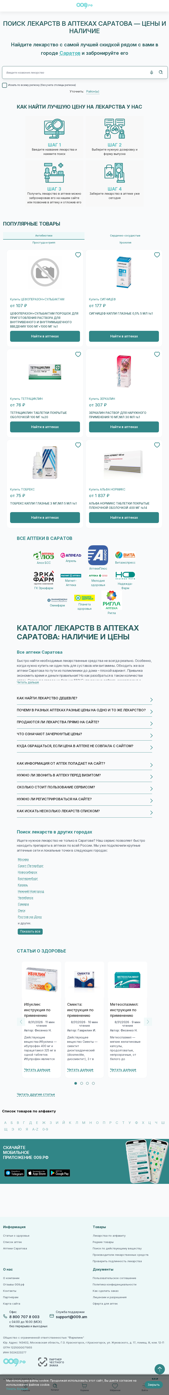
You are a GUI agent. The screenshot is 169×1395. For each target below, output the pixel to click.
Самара (23, 904)
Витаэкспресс (125, 562)
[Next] (148, 1022)
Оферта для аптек (105, 1303)
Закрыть (154, 1384)
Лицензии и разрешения (110, 1297)
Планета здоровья (84, 606)
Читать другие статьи (36, 1094)
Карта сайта (11, 1303)
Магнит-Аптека (71, 583)
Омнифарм (57, 605)
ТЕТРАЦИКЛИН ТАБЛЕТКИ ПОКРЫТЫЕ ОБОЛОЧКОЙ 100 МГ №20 (38, 415)
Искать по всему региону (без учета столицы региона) (42, 85)
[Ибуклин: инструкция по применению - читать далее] (41, 980)
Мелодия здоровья (98, 583)
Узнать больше (17, 1388)
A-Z (35, 1129)
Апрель (71, 561)
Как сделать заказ (106, 1290)
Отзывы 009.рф (13, 1284)
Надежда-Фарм (125, 586)
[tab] (75, 1083)
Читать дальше (37, 1069)
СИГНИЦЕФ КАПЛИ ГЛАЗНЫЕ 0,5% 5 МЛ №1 (121, 313)
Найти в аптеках (45, 336)
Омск (21, 910)
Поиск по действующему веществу (117, 1248)
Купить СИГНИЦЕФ (102, 299)
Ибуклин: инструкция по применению (37, 1010)
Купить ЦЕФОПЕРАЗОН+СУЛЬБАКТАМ (37, 299)
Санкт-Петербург (30, 865)
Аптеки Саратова (15, 1248)
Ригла (112, 613)
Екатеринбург (28, 878)
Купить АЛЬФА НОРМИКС (107, 489)
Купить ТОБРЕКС (22, 489)
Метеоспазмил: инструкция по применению (124, 1010)
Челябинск (25, 897)
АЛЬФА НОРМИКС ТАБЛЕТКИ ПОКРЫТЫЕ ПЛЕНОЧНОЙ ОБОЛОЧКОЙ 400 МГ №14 (119, 505)
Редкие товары (103, 1242)
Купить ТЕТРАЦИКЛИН (26, 398)
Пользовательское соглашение (114, 1278)
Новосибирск (27, 872)
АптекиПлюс (98, 568)
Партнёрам (10, 1297)
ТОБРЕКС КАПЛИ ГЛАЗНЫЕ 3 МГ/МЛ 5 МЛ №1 (43, 503)
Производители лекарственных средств (121, 1254)
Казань (23, 885)
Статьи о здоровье (16, 1235)
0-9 (45, 1129)
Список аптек (12, 1242)
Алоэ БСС (44, 562)
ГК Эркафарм (43, 588)
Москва (23, 859)
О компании (11, 1278)
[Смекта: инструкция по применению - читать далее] (84, 980)
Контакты (9, 1290)
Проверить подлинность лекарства (117, 1261)
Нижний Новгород (31, 891)
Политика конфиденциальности (114, 1284)
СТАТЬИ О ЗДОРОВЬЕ (41, 951)
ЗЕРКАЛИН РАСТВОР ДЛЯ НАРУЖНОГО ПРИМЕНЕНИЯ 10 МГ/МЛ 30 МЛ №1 (117, 415)
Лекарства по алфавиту (109, 1235)
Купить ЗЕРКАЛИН (102, 398)
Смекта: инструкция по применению (80, 1010)
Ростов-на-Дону (30, 917)
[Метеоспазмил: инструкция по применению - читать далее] (127, 980)
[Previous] (21, 1022)
